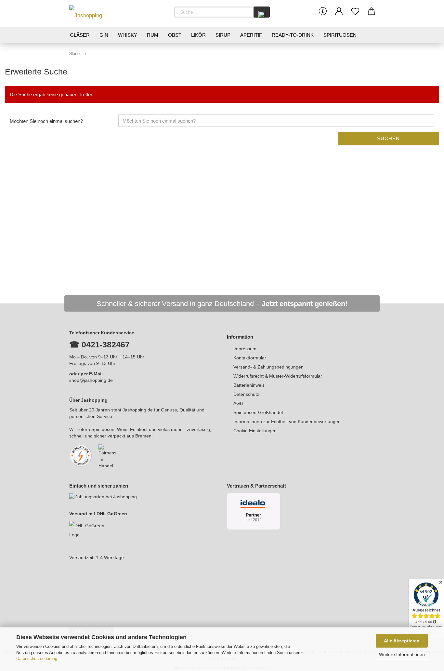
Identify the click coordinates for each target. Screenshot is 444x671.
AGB (238, 403)
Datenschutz (246, 394)
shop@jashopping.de (91, 380)
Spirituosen (340, 35)
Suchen (388, 138)
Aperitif (251, 35)
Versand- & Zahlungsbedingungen (268, 366)
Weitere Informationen (402, 654)
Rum (152, 35)
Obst (174, 35)
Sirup (222, 35)
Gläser (80, 35)
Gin (103, 35)
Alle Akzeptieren (402, 640)
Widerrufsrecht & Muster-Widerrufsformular (277, 376)
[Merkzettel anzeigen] (355, 11)
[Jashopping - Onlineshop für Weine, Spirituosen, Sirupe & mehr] (98, 13)
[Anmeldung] (339, 11)
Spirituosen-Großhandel (258, 412)
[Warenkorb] (371, 11)
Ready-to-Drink (293, 35)
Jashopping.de (138, 409)
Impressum (244, 348)
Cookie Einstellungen (255, 430)
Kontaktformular (249, 357)
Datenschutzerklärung (36, 658)
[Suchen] (262, 12)
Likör (198, 35)
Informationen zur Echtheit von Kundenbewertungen (287, 421)
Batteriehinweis (249, 385)
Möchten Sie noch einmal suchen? (46, 121)
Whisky (127, 35)
